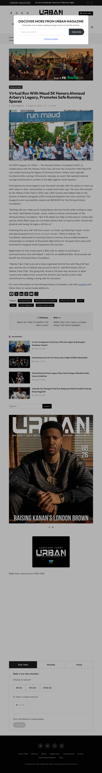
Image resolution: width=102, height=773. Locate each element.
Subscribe (76, 32)
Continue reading (51, 39)
